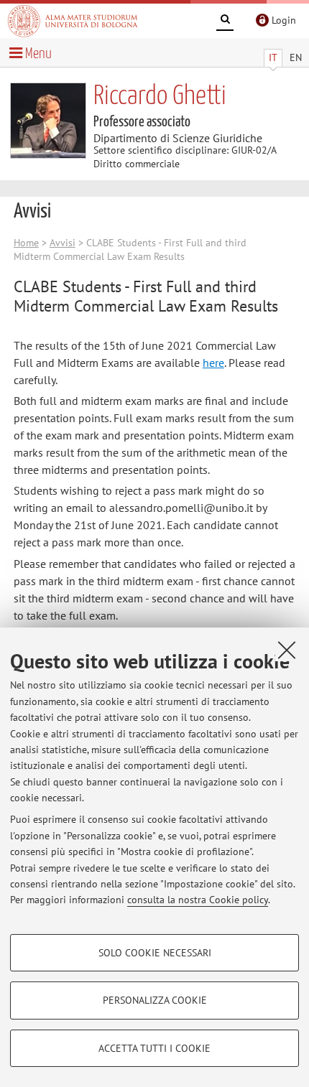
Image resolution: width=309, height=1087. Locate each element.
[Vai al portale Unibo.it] (72, 21)
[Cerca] (225, 21)
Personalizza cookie (155, 1000)
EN (296, 57)
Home (26, 242)
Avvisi (62, 242)
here (213, 362)
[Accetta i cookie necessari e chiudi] (286, 649)
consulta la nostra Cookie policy (197, 899)
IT (273, 57)
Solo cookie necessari (154, 952)
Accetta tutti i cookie (154, 1048)
